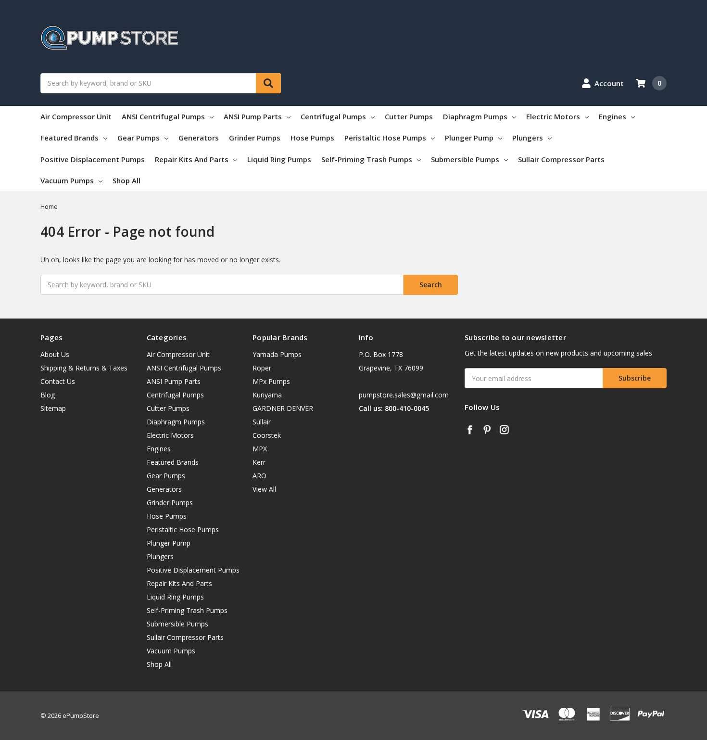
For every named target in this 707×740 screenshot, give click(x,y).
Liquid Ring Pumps (279, 159)
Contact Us (57, 381)
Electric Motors (553, 116)
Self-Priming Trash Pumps (366, 159)
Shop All (126, 180)
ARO (259, 475)
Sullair (261, 421)
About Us (54, 354)
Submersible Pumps (465, 159)
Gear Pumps (138, 137)
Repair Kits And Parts (191, 159)
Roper (261, 367)
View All (264, 489)
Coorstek (266, 435)
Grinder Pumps (254, 137)
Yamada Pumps (277, 354)
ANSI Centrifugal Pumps (163, 116)
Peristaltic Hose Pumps (385, 137)
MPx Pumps (271, 381)
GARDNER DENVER (282, 408)
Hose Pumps (312, 137)
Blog (47, 394)
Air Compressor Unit (76, 116)
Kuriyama (267, 394)
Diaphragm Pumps (475, 116)
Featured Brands (69, 137)
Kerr (258, 462)
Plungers (527, 137)
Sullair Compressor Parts (561, 159)
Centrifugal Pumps (333, 116)
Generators (198, 137)
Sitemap (53, 408)
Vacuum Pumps (67, 180)
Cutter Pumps (409, 116)
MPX (259, 448)
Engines (612, 116)
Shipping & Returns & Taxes (83, 367)
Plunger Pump (469, 137)
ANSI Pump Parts (253, 116)
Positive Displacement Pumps (92, 159)
